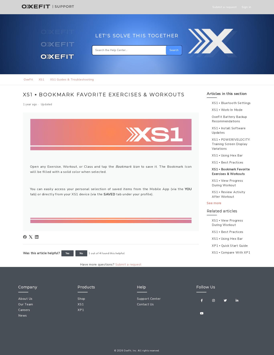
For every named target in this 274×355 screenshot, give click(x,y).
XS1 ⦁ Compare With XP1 (231, 253)
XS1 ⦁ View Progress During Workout (227, 183)
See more (214, 203)
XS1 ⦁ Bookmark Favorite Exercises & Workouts (231, 171)
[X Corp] (30, 237)
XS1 (41, 79)
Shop (81, 299)
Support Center (149, 299)
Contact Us (145, 304)
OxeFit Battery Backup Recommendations (229, 119)
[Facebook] (25, 237)
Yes (67, 253)
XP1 (81, 310)
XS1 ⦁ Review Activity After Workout (228, 194)
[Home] (48, 9)
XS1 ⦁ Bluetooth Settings (231, 103)
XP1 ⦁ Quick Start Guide (230, 246)
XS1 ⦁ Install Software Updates (229, 130)
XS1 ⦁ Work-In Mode (227, 110)
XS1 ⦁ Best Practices (227, 162)
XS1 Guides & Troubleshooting (72, 79)
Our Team (25, 304)
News (22, 316)
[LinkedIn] (37, 237)
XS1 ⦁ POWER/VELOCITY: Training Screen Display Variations (231, 144)
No (81, 253)
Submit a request (224, 7)
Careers (24, 310)
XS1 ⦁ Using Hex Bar (227, 155)
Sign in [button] (246, 7)
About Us (25, 299)
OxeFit (28, 79)
